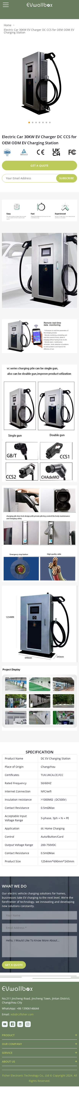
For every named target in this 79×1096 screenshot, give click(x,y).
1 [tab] (29, 122)
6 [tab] (46, 122)
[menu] (6, 5)
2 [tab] (32, 122)
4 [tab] (39, 122)
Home (7, 25)
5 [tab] (43, 122)
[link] (17, 988)
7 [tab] (50, 122)
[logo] (40, 4)
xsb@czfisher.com (22, 1014)
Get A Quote (39, 165)
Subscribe (66, 178)
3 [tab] (36, 122)
